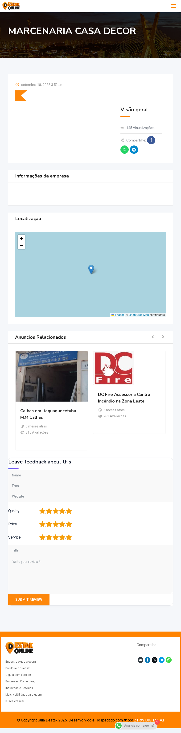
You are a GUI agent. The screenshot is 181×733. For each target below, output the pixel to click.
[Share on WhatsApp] (124, 149)
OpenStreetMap (139, 315)
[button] (91, 269)
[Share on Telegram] (134, 149)
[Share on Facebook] (151, 140)
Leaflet (119, 315)
